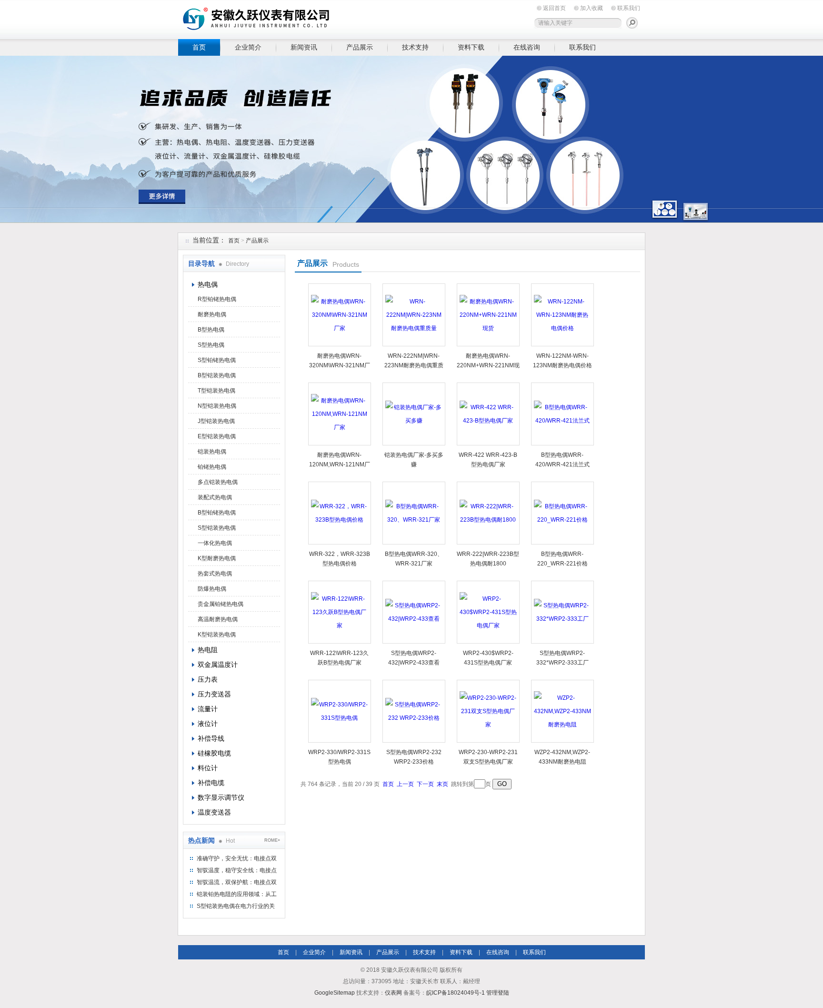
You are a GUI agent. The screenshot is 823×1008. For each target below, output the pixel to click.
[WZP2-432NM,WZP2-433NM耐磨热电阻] (562, 711)
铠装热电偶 (212, 451)
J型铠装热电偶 (216, 421)
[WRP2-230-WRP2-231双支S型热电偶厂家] (488, 711)
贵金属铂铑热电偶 (220, 604)
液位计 (208, 723)
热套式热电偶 (215, 573)
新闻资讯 (304, 47)
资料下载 (471, 47)
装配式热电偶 (215, 497)
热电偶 (208, 284)
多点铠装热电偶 (218, 482)
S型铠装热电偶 (217, 527)
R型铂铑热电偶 (217, 299)
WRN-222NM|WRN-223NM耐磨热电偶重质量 (413, 365)
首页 (199, 47)
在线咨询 (526, 47)
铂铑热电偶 (212, 467)
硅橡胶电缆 (214, 753)
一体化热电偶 (215, 543)
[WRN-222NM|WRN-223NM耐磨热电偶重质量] (413, 314)
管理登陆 (497, 992)
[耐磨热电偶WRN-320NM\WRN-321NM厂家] (339, 314)
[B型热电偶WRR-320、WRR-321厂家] (413, 513)
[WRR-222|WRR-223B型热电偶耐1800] (488, 513)
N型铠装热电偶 (217, 406)
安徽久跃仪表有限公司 (325, 18)
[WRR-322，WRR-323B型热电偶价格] (339, 513)
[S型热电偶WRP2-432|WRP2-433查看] (413, 612)
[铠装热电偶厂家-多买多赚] (413, 414)
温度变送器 (214, 812)
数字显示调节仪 (221, 797)
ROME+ (272, 840)
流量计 (208, 709)
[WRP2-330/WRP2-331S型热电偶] (339, 711)
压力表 (208, 679)
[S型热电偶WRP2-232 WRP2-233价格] (413, 711)
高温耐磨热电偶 (218, 619)
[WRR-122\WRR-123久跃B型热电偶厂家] (339, 612)
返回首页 (554, 8)
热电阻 (208, 650)
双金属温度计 (218, 664)
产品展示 (359, 47)
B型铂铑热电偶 (217, 512)
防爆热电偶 (212, 588)
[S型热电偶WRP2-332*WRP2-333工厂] (562, 612)
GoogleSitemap (334, 992)
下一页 (425, 784)
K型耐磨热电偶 (217, 558)
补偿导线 (211, 738)
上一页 (405, 784)
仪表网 (393, 992)
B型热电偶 (211, 329)
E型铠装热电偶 (217, 436)
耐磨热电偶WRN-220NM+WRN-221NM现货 (488, 365)
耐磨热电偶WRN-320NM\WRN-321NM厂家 (339, 365)
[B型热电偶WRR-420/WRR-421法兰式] (562, 414)
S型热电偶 (211, 345)
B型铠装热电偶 (217, 375)
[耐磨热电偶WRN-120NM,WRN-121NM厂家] (339, 414)
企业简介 (248, 47)
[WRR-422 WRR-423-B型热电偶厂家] (488, 414)
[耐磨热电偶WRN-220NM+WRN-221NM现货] (488, 314)
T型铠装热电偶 (216, 390)
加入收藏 (591, 8)
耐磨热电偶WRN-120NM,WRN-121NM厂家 (339, 464)
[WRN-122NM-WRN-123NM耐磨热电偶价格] (562, 314)
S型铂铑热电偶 (217, 360)
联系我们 (628, 8)
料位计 (208, 768)
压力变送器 (214, 694)
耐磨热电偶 (212, 314)
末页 (442, 784)
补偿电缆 (211, 782)
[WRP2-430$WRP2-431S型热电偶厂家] (488, 612)
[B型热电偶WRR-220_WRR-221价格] (562, 513)
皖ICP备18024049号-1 (455, 992)
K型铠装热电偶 (217, 634)
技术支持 (415, 47)
